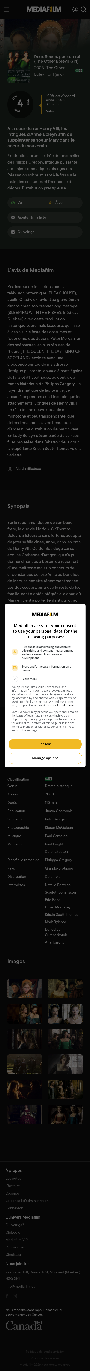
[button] (45, 679)
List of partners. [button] (67, 705)
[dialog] (45, 685)
